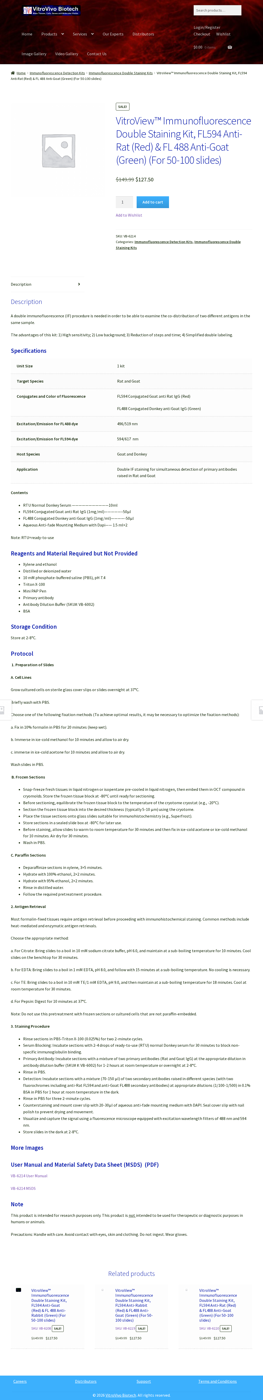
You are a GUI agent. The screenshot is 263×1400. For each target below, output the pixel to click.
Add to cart (153, 202)
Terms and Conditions (217, 1381)
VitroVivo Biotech (121, 1395)
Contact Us (97, 53)
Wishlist (223, 33)
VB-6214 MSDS (23, 1188)
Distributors (143, 33)
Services (80, 33)
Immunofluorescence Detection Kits (57, 73)
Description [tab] (21, 284)
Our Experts (113, 33)
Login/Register (207, 27)
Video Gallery (66, 53)
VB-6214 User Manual (29, 1175)
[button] (129, 215)
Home (27, 33)
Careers (20, 1381)
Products (49, 33)
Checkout (202, 33)
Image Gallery (34, 53)
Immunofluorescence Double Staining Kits (121, 73)
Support (144, 1381)
